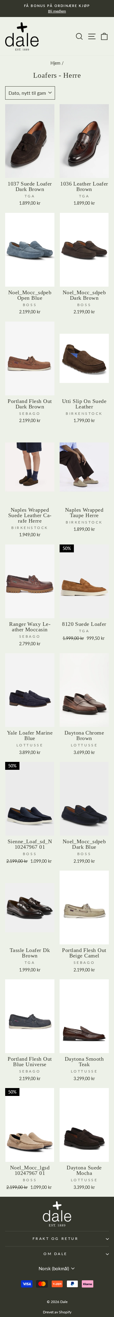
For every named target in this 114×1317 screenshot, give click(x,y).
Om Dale (55, 1253)
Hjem (55, 63)
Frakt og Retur (55, 1238)
